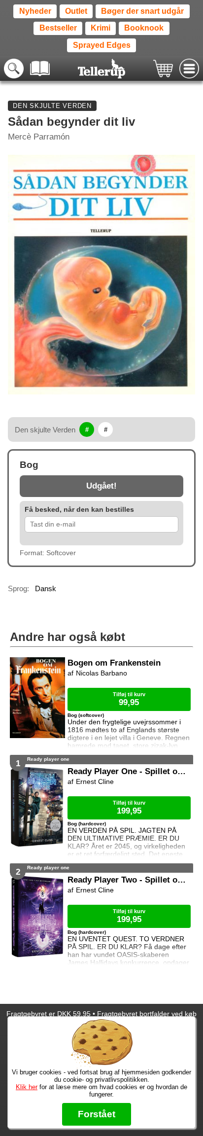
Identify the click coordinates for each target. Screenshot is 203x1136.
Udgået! (101, 486)
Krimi (100, 28)
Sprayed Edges (102, 45)
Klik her (26, 1087)
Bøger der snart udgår (142, 11)
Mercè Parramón (38, 137)
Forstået (96, 1114)
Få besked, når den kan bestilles (79, 509)
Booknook (144, 28)
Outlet (76, 11)
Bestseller (58, 28)
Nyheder (35, 11)
